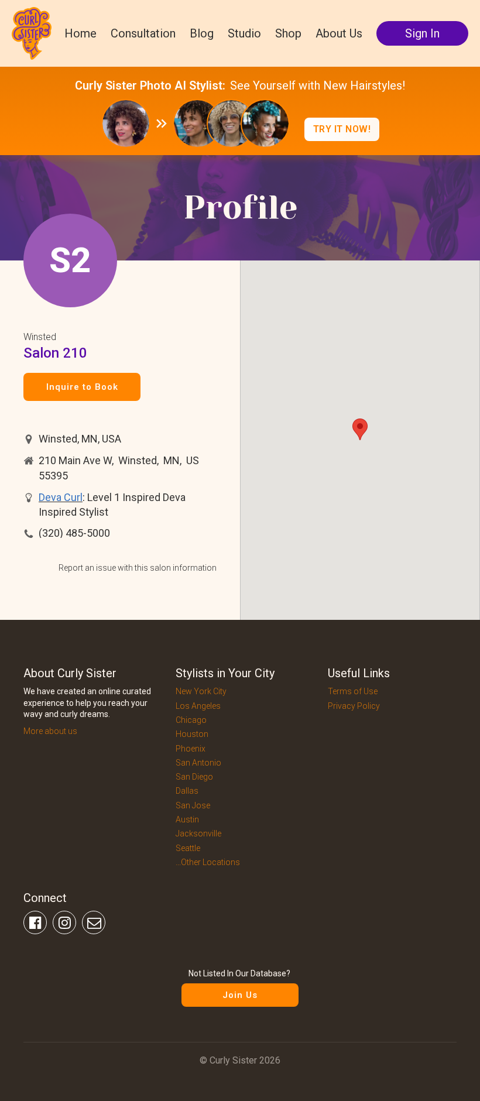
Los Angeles (198, 706)
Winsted (39, 336)
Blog (202, 33)
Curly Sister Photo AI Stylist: (150, 85)
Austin (187, 819)
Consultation (143, 33)
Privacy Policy (354, 706)
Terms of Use (353, 691)
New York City (201, 691)
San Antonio (198, 762)
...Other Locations (208, 862)
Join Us (240, 995)
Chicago (191, 720)
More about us (50, 731)
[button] (360, 429)
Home (80, 33)
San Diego (194, 776)
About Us (339, 33)
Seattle (188, 848)
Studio (244, 33)
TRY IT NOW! (342, 129)
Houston (192, 734)
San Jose (193, 805)
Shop (288, 33)
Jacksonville (198, 833)
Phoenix (190, 748)
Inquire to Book (82, 387)
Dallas (187, 790)
